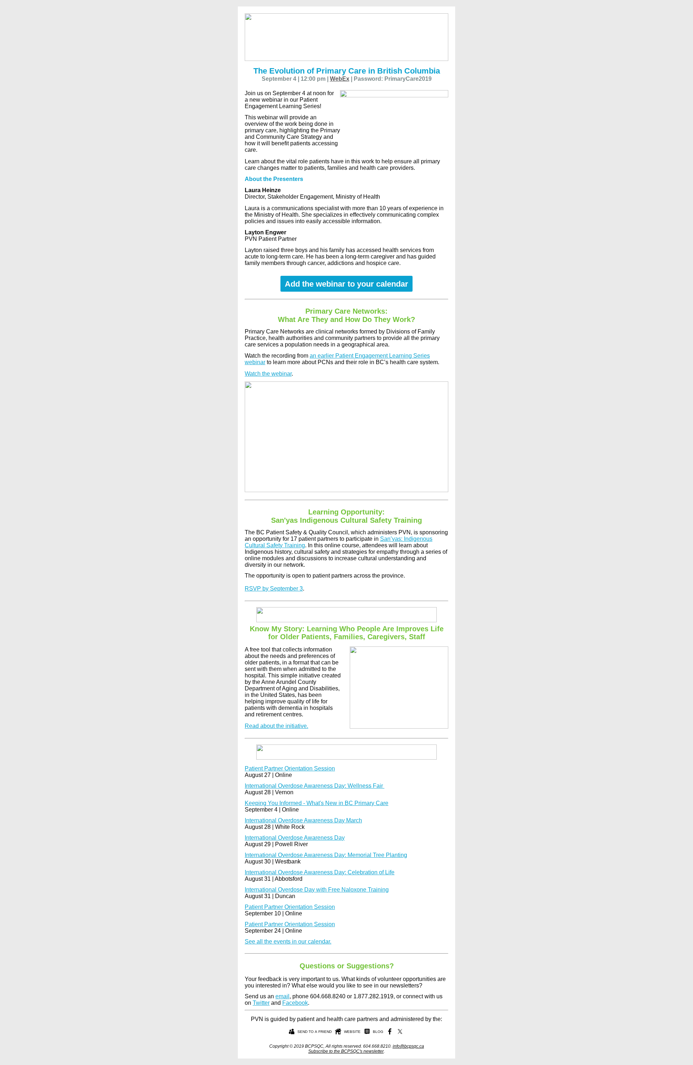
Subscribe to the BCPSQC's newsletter (346, 1051)
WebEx (339, 79)
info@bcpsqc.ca (408, 1046)
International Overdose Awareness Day (295, 838)
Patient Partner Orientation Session (290, 768)
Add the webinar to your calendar (346, 283)
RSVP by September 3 (274, 588)
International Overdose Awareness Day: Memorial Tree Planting (326, 855)
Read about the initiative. (276, 726)
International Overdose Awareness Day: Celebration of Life (320, 872)
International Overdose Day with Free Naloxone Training (317, 890)
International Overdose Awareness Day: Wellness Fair (314, 786)
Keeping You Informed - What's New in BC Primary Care (316, 803)
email (282, 996)
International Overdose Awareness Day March (303, 820)
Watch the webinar (268, 374)
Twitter (261, 1003)
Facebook (295, 1003)
